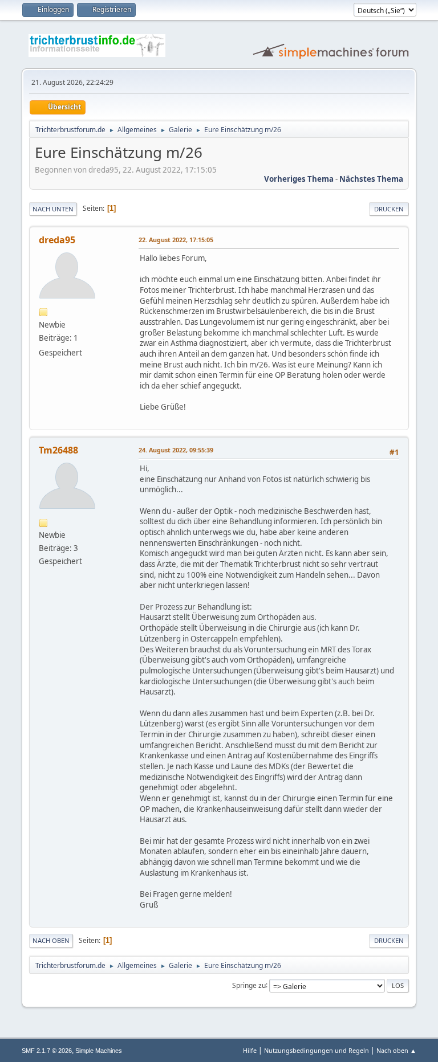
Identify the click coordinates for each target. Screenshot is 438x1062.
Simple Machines (98, 1050)
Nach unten (53, 209)
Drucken (389, 209)
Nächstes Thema (371, 179)
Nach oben (51, 940)
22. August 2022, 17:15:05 (176, 239)
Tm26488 (58, 450)
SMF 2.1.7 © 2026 (47, 1050)
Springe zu (249, 985)
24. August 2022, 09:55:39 (176, 450)
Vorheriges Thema (299, 179)
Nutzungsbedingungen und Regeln (316, 1050)
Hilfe (250, 1050)
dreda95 (57, 240)
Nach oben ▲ (396, 1050)
